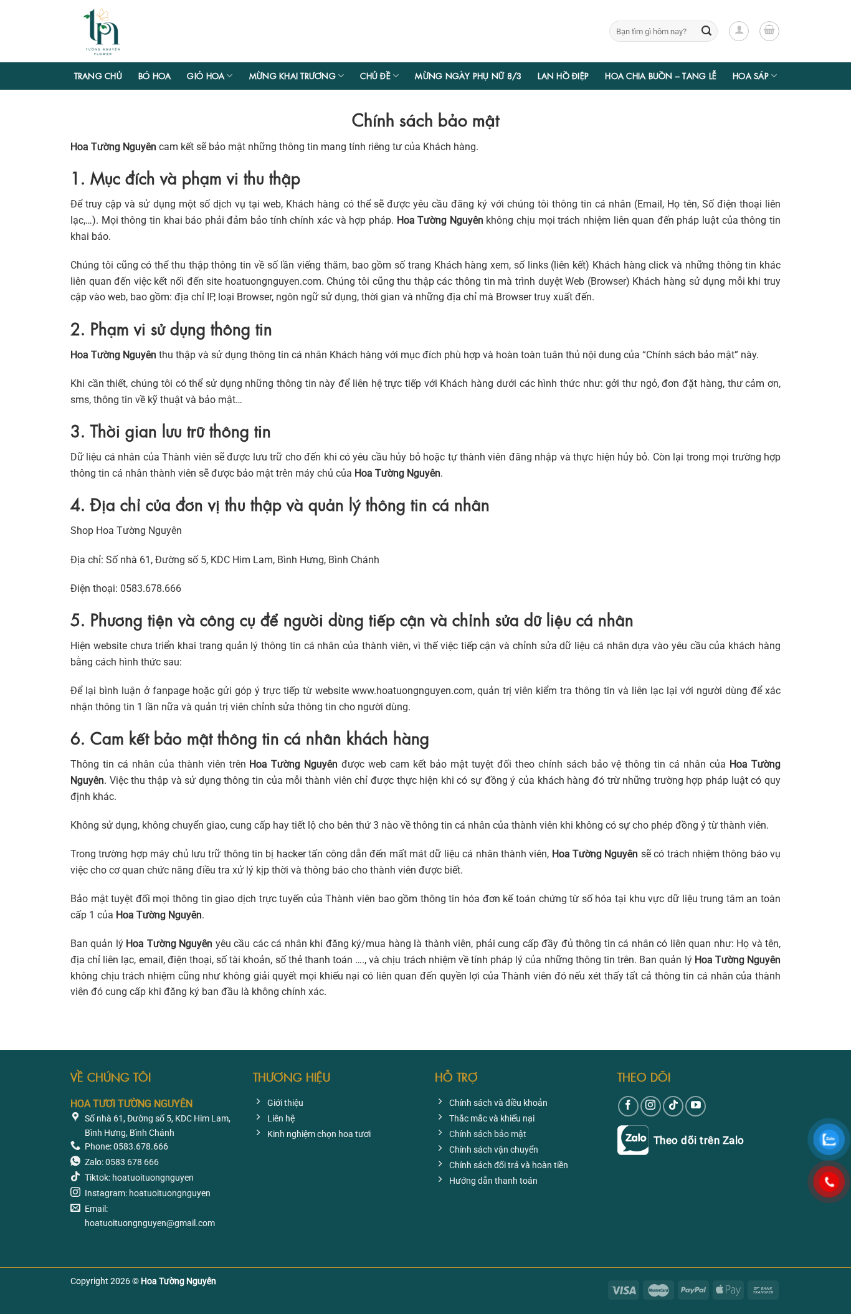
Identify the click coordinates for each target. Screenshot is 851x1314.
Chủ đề (375, 76)
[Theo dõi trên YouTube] (695, 1106)
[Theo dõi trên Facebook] (628, 1106)
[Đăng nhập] (739, 31)
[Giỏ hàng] (769, 31)
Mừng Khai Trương (292, 76)
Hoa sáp (751, 76)
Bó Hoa (154, 76)
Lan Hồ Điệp (563, 76)
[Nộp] (706, 31)
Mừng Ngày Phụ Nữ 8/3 (468, 76)
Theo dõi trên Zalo (699, 1140)
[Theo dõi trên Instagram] (650, 1106)
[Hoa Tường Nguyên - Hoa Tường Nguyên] (132, 31)
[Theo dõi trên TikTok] (673, 1106)
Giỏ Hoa (205, 76)
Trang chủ (98, 76)
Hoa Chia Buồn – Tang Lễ (660, 76)
